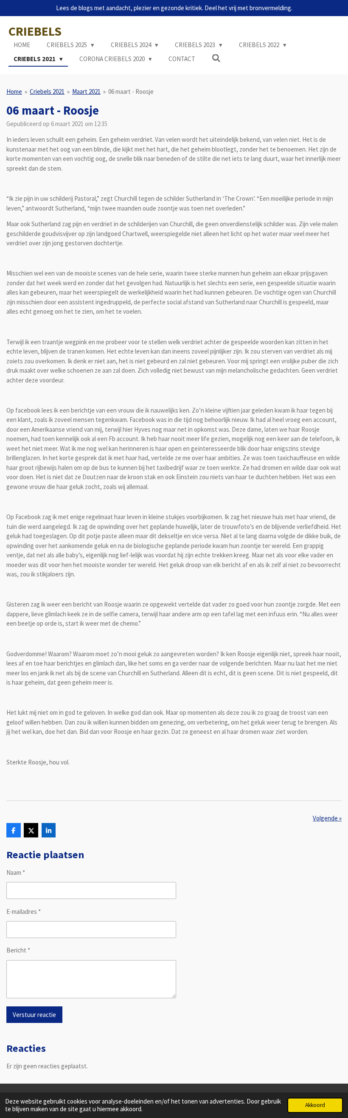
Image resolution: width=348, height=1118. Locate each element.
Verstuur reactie (34, 1015)
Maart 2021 (86, 91)
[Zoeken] (216, 58)
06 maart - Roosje (131, 91)
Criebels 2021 (47, 91)
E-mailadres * (23, 911)
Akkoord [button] (315, 1105)
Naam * (15, 872)
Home (14, 91)
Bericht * (18, 950)
